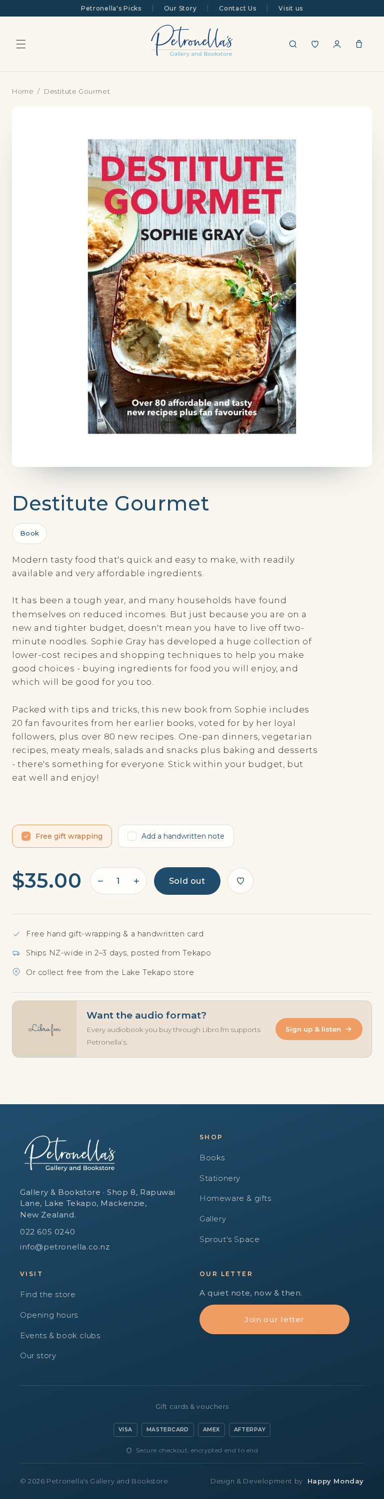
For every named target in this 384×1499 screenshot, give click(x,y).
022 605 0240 (47, 1231)
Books (212, 1157)
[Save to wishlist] (241, 881)
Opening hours (49, 1315)
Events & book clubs (60, 1335)
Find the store (48, 1294)
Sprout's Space (230, 1239)
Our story (38, 1355)
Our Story (180, 8)
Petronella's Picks (111, 8)
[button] (21, 44)
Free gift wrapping (69, 836)
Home (23, 91)
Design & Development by (287, 1481)
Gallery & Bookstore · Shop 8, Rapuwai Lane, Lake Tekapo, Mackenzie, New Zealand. (97, 1203)
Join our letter (274, 1319)
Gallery (213, 1218)
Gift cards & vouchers (192, 1406)
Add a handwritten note (183, 836)
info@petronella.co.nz (65, 1247)
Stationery (220, 1178)
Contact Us (237, 8)
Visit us (290, 8)
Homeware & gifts (236, 1198)
